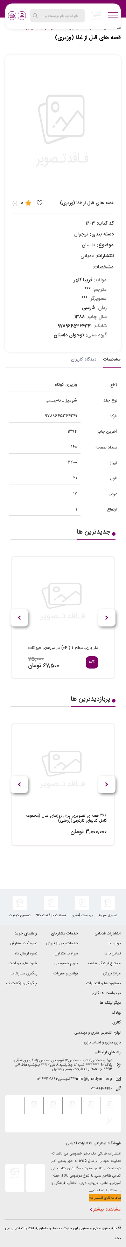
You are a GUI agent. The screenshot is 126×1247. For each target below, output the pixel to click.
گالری (116, 1023)
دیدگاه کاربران (83, 359)
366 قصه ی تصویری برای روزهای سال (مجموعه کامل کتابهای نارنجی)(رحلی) (66, 818)
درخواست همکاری (106, 993)
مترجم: (99, 289)
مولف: (100, 280)
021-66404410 (101, 1089)
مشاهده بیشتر (107, 1209)
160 (74, 447)
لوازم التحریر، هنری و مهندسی (98, 1033)
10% (92, 662)
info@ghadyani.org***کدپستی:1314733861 (74, 1079)
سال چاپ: (96, 317)
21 (75, 478)
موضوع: (105, 245)
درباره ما (114, 943)
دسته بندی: (102, 234)
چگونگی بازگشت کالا (21, 983)
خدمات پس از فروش (62, 943)
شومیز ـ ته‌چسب (61, 400)
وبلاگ (116, 1013)
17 (75, 493)
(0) (15, 203)
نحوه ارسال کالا (25, 954)
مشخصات (112, 359)
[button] (19, 617)
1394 (72, 431)
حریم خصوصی (66, 963)
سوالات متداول (66, 954)
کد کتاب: (105, 223)
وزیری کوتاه (66, 384)
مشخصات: (103, 267)
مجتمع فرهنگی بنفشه (104, 963)
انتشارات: (105, 256)
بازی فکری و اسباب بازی (102, 1043)
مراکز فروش (112, 974)
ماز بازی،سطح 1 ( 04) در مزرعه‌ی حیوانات (63, 647)
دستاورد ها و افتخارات (103, 983)
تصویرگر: (98, 298)
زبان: (102, 307)
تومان (34, 665)
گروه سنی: (96, 335)
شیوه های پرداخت (22, 963)
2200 (72, 462)
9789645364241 (61, 415)
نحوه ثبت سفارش (23, 943)
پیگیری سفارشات (24, 974)
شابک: (100, 326)
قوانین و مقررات (66, 974)
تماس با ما (112, 954)
